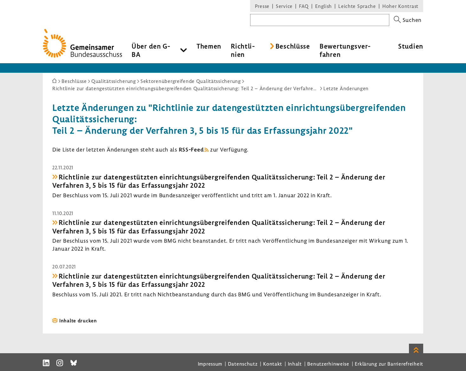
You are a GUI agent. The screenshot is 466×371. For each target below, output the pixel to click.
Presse (262, 6)
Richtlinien (243, 50)
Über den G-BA (151, 50)
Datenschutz (243, 364)
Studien (410, 46)
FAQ (304, 6)
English (323, 6)
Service (284, 6)
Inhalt (295, 364)
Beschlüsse (292, 46)
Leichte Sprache (357, 6)
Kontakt (272, 364)
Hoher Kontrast (400, 6)
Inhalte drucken (78, 320)
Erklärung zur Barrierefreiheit (389, 364)
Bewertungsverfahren (345, 50)
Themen (209, 46)
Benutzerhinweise (328, 364)
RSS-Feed (191, 149)
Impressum (210, 364)
